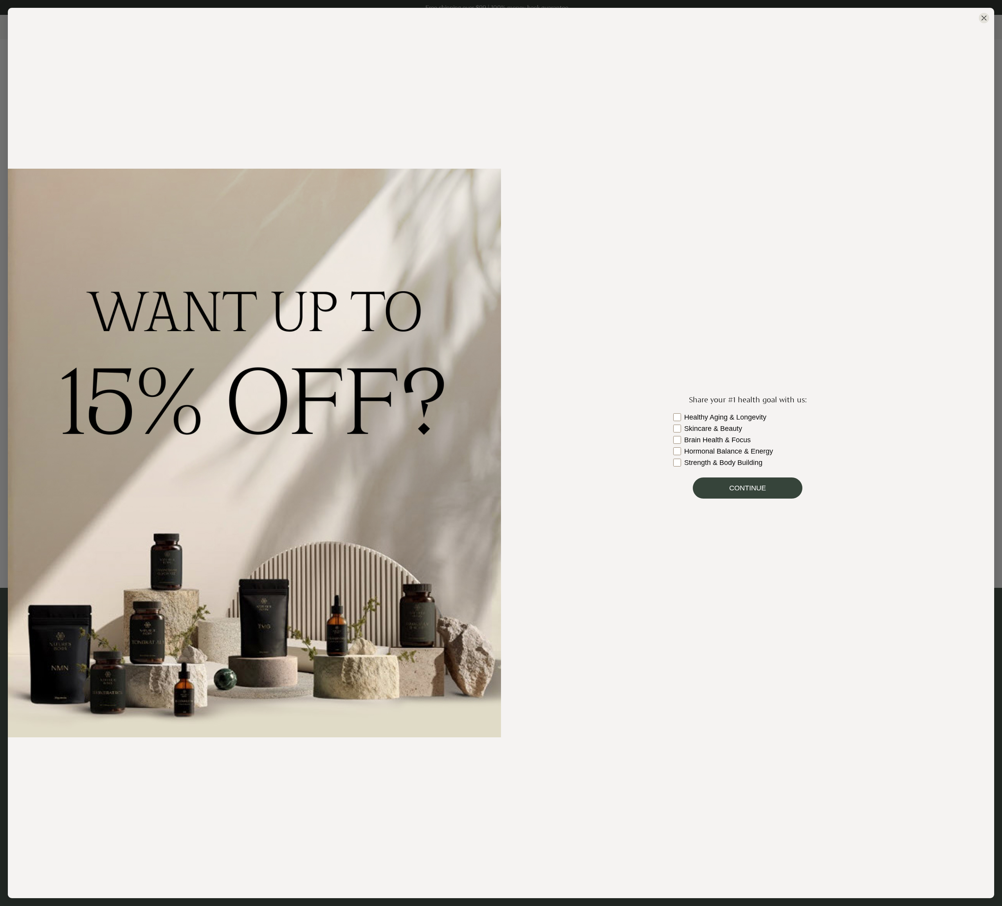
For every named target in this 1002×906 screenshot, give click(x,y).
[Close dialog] (984, 18)
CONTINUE (747, 488)
